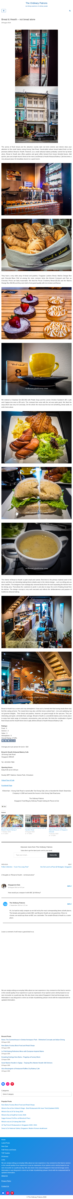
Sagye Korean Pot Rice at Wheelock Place (15, 1118)
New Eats (4, 1146)
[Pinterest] (12, 1084)
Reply (69, 886)
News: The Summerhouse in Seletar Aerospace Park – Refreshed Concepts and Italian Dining (33, 1040)
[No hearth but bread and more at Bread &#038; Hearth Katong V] (12, 821)
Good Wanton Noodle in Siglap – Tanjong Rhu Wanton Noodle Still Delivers (26, 1063)
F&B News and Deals (8, 1150)
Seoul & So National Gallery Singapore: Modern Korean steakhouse (24, 1128)
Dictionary (4, 1156)
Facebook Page (6, 785)
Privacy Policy (6, 1181)
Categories (5, 1090)
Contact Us (5, 1186)
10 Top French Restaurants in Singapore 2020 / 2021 (19, 1125)
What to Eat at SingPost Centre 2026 (13, 1115)
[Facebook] (3, 1084)
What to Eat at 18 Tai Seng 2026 (12, 1111)
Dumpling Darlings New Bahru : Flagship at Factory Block (20, 1057)
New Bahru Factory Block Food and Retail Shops (18, 1045)
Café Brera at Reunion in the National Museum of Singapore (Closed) (58, 829)
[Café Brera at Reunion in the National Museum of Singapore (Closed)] (60, 821)
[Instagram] (7, 1084)
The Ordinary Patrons (17, 903)
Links (3, 1160)
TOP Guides (5, 1153)
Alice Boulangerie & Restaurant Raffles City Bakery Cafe (20, 1068)
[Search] (70, 10)
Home (3, 1139)
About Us (4, 1176)
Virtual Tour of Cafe (7, 780)
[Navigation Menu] (3, 10)
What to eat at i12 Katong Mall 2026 (13, 1121)
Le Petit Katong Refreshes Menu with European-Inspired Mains (22, 1051)
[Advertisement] (36, 1018)
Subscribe (53, 855)
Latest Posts (5, 1143)
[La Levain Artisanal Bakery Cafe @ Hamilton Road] (36, 821)
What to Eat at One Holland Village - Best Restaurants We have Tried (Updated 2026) (30, 1108)
